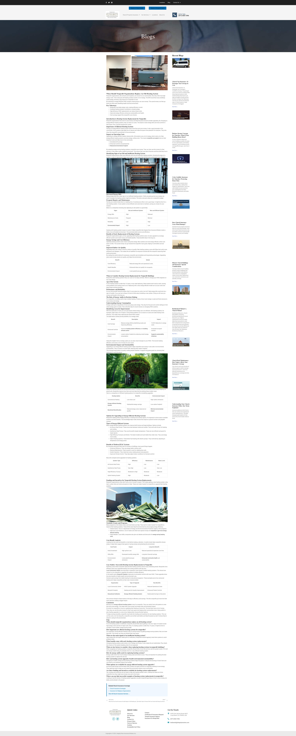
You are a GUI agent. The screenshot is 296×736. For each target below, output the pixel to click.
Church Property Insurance (130, 15)
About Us (162, 15)
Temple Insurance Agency (152, 716)
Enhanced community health (149, 558)
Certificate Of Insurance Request (154, 714)
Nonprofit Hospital (122, 574)
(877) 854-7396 (183, 15)
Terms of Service (132, 723)
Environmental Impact (114, 225)
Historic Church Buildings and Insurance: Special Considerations (180, 264)
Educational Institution (114, 594)
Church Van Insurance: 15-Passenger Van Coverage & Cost (180, 83)
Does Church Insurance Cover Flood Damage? (179, 223)
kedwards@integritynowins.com (179, 722)
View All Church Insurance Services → (119, 694)
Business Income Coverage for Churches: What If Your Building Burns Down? (180, 135)
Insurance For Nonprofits (152, 718)
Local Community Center (113, 570)
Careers (147, 712)
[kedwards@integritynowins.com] (168, 722)
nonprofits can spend (152, 138)
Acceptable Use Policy (133, 727)
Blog (169, 2)
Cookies (129, 725)
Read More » (174, 106)
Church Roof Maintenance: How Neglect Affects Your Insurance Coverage (180, 362)
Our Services (145, 15)
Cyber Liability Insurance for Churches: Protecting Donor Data (180, 179)
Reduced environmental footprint (119, 145)
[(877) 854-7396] (168, 719)
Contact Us (176, 2)
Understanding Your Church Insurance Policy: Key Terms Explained (180, 406)
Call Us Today (181, 14)
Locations (162, 2)
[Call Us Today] (174, 14)
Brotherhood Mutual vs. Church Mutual (179, 309)
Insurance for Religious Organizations (120, 691)
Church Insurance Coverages (118, 688)
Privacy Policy (131, 721)
